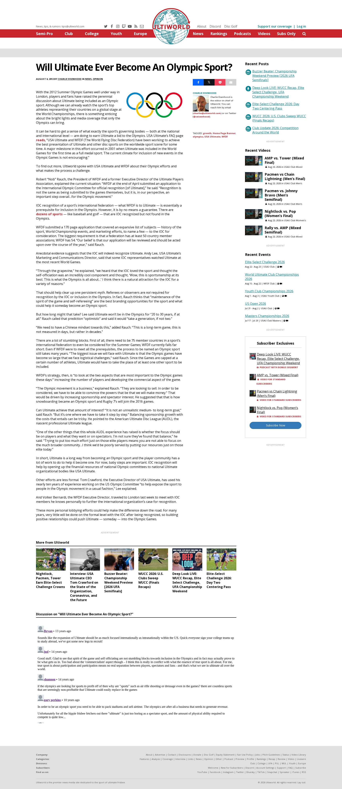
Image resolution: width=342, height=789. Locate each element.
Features (144, 759)
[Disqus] (136, 673)
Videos (264, 33)
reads (40, 140)
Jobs (257, 754)
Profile (250, 759)
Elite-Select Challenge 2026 (265, 262)
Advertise (160, 754)
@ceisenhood (201, 116)
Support (281, 767)
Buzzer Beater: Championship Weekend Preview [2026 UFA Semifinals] (274, 75)
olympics (198, 136)
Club (69, 33)
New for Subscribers (232, 767)
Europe (140, 33)
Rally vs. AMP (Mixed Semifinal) (283, 229)
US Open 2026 (255, 303)
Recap (272, 759)
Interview (180, 759)
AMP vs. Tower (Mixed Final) (284, 160)
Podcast (228, 759)
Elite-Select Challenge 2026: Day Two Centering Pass (275, 106)
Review (281, 759)
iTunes (295, 772)
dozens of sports (49, 214)
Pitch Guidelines (271, 754)
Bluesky (250, 772)
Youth (116, 33)
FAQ (290, 767)
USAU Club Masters (271, 320)
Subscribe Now (275, 425)
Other (219, 759)
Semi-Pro (44, 33)
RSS (304, 772)
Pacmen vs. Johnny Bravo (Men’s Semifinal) (281, 195)
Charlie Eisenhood (69, 78)
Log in (301, 26)
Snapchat (272, 772)
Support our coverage (275, 26)
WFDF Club (269, 283)
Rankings (218, 33)
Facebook (215, 772)
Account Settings (265, 767)
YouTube (202, 772)
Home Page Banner (224, 133)
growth (207, 133)
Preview (240, 759)
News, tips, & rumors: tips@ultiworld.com (60, 26)
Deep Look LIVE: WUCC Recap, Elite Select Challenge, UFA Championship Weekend (278, 92)
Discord (215, 26)
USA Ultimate (212, 136)
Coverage (167, 759)
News (198, 33)
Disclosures (185, 754)
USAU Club (269, 266)
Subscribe (300, 767)
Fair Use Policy (245, 754)
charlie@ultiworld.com (207, 113)
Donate (197, 754)
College (92, 33)
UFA (270, 763)
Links (190, 759)
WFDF (225, 136)
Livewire (301, 759)
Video (291, 759)
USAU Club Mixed (293, 166)
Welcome (213, 767)
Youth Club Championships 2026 (269, 291)
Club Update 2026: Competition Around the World (275, 130)
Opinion (98, 78)
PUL (277, 763)
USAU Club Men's (293, 183)
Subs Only (286, 33)
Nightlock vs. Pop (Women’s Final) (280, 213)
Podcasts (242, 33)
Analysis (156, 759)
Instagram (228, 772)
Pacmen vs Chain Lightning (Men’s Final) (285, 176)
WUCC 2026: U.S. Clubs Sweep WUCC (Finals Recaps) (279, 118)
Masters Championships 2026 (267, 316)
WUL (284, 763)
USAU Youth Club (270, 295)
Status (285, 754)
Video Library (299, 754)
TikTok (261, 772)
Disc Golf (230, 26)
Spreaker (285, 772)
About (201, 26)
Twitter (240, 772)
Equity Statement (225, 754)
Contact (172, 754)
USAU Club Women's (295, 220)
